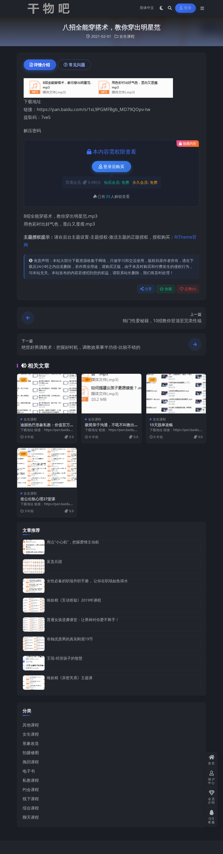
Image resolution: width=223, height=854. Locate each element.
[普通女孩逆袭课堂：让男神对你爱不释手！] (34, 624)
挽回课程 (31, 761)
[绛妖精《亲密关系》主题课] (34, 682)
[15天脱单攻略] (176, 393)
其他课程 (31, 725)
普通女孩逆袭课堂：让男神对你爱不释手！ (83, 619)
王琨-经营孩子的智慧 (64, 658)
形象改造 (31, 743)
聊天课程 (31, 817)
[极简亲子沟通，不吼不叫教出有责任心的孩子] (111, 393)
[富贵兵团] (34, 566)
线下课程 (31, 798)
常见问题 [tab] (77, 64)
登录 (188, 8)
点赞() (190, 289)
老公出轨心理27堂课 (37, 498)
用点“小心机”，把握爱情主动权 (73, 542)
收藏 (168, 289)
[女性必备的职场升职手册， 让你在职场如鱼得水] (34, 585)
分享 (148, 289)
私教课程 (31, 780)
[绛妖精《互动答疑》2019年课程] (34, 605)
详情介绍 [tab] (42, 64)
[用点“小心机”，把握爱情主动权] (34, 547)
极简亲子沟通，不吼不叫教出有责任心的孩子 (109, 427)
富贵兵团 (54, 561)
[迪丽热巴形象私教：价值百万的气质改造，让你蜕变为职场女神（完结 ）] (47, 393)
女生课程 (127, 36)
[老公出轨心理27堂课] (47, 468)
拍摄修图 (31, 752)
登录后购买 (113, 167)
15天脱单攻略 (161, 424)
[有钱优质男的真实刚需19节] (34, 644)
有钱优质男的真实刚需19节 (70, 638)
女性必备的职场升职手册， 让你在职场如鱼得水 (87, 580)
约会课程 (31, 789)
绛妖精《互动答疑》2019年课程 (74, 600)
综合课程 (31, 808)
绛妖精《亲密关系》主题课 (69, 677)
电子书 (29, 771)
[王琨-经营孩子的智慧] (34, 663)
